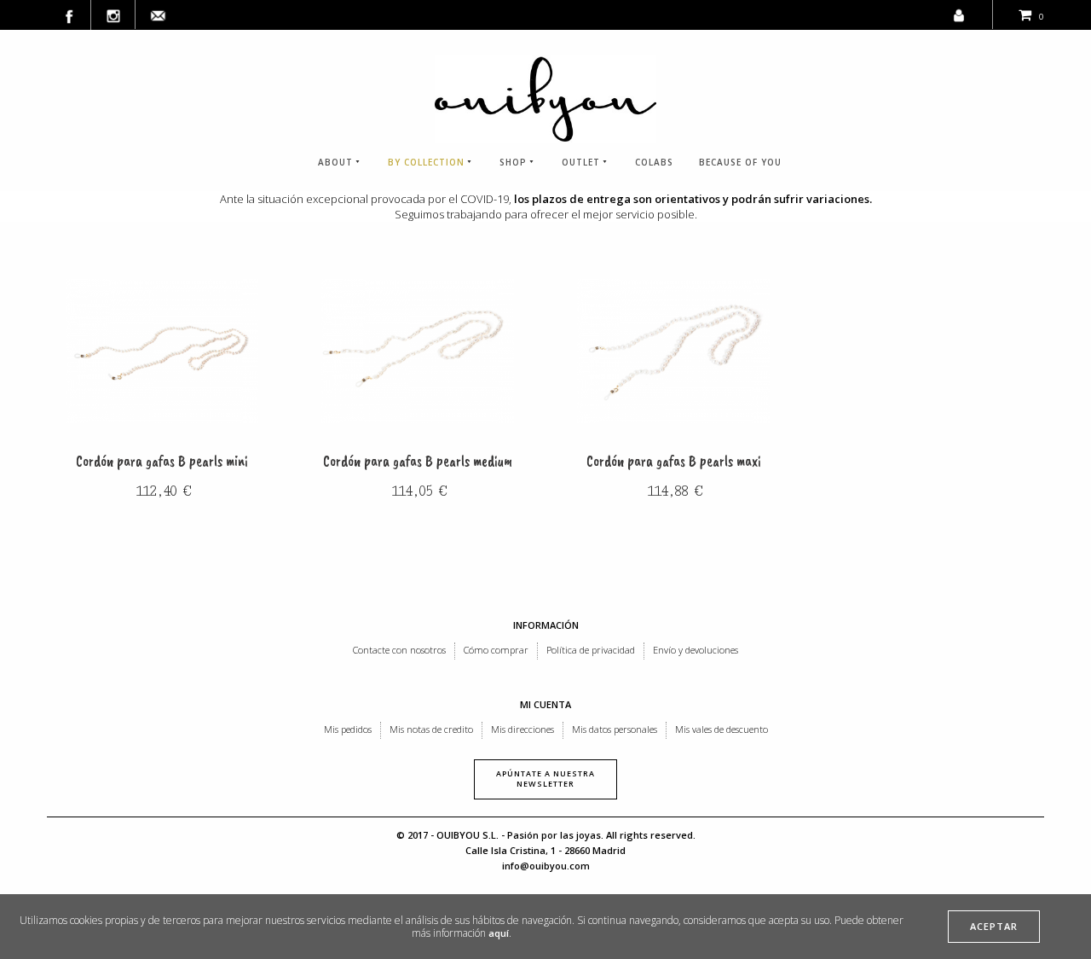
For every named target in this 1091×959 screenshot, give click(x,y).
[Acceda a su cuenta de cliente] (959, 11)
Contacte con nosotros (399, 649)
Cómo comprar (496, 649)
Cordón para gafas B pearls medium (417, 461)
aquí (498, 933)
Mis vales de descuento (721, 729)
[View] (162, 351)
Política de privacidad (590, 649)
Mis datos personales (614, 729)
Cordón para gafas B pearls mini (162, 461)
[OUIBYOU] (545, 99)
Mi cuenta (545, 704)
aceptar (994, 926)
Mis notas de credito (431, 729)
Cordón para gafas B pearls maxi (673, 461)
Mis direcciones (522, 729)
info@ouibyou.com (546, 865)
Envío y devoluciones (695, 649)
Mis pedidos (348, 729)
